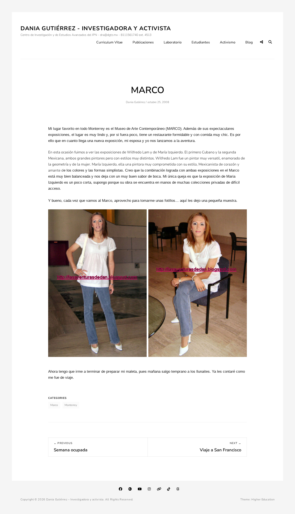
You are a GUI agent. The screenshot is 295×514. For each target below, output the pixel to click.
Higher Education (262, 499)
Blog (249, 42)
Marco (54, 405)
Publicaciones (143, 42)
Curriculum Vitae (109, 42)
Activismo (227, 42)
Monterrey (71, 405)
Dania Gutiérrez (135, 102)
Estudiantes (201, 42)
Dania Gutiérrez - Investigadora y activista (96, 28)
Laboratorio (173, 42)
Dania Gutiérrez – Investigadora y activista (75, 499)
